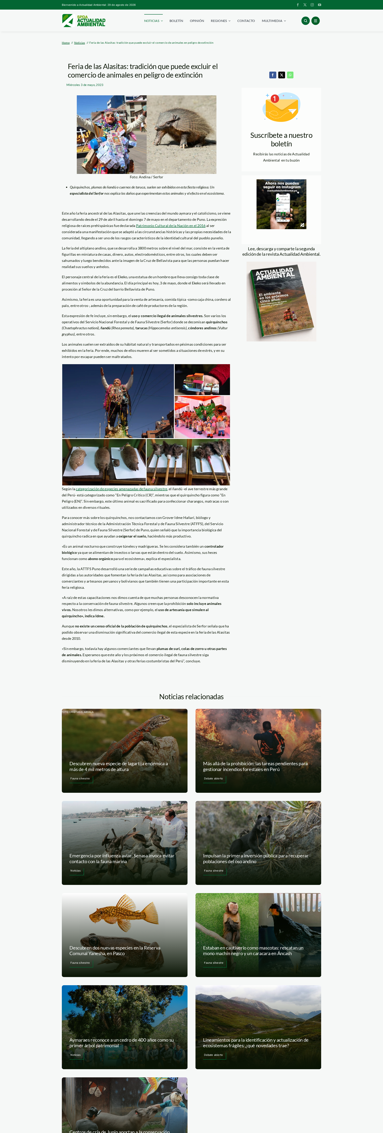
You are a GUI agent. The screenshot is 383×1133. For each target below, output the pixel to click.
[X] (281, 75)
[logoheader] (83, 15)
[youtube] (319, 4)
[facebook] (297, 4)
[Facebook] (272, 75)
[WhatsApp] (290, 75)
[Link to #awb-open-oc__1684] (315, 21)
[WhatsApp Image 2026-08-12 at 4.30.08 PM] (281, 263)
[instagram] (312, 4)
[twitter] (305, 4)
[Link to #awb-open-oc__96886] (305, 21)
